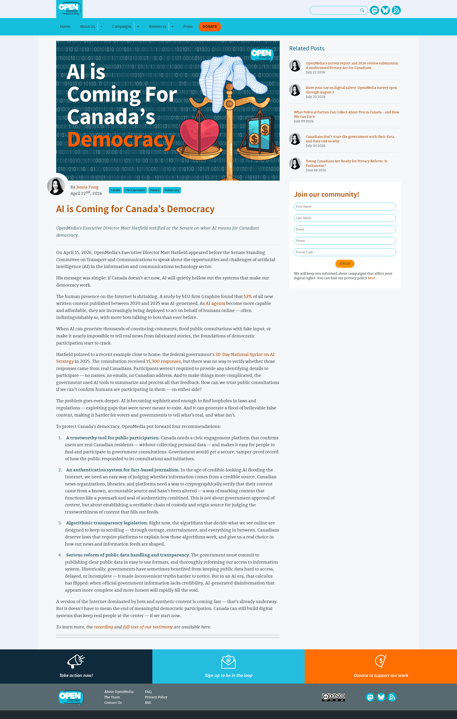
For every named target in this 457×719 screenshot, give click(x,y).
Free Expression (135, 190)
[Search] (362, 10)
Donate (210, 26)
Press (188, 26)
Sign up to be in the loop (229, 675)
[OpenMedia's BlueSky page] (385, 10)
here (371, 278)
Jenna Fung (87, 187)
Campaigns (121, 26)
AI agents (215, 303)
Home (65, 26)
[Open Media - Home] (69, 9)
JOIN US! (345, 264)
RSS (148, 702)
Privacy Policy (156, 697)
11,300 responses (163, 361)
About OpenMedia (119, 691)
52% (248, 296)
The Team (112, 697)
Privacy (154, 190)
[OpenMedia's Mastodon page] (374, 10)
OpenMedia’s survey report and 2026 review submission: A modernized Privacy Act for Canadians (352, 65)
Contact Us (113, 702)
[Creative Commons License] (333, 697)
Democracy (172, 190)
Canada (115, 190)
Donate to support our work (381, 675)
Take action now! (76, 675)
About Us (87, 26)
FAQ (148, 691)
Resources (157, 26)
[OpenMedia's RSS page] (396, 10)
